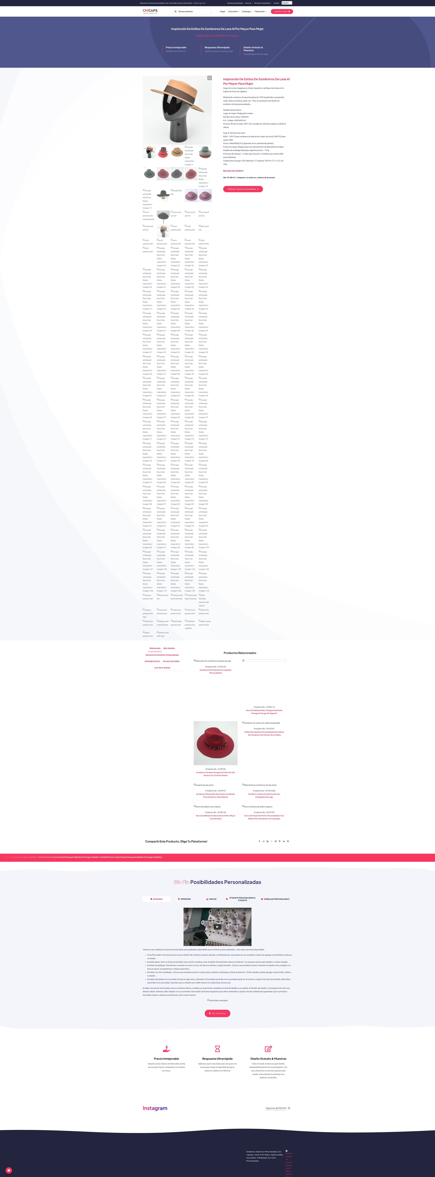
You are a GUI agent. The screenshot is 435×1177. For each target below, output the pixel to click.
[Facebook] (259, 841)
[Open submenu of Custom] (238, 11)
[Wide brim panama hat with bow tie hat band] (204, 785)
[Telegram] (275, 841)
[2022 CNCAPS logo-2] (150, 8)
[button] (209, 78)
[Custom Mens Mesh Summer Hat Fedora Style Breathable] (261, 723)
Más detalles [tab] (169, 648)
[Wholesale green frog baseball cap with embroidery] (207, 806)
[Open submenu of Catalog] (251, 11)
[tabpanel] (217, 956)
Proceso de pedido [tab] (171, 661)
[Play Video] (217, 927)
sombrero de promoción (266, 178)
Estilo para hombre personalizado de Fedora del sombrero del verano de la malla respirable (264, 735)
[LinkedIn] (268, 841)
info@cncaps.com (199, 3)
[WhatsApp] (271, 841)
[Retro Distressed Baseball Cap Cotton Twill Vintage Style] (264, 681)
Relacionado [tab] (155, 648)
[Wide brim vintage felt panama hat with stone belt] (216, 743)
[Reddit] (263, 841)
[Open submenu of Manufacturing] (266, 11)
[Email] (288, 841)
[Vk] (284, 841)
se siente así (251, 178)
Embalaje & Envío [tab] (152, 661)
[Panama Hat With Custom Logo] (212, 661)
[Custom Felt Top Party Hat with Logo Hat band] (257, 806)
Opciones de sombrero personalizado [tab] (162, 655)
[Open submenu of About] (252, 3)
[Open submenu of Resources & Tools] (271, 3)
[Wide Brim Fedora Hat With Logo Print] (259, 785)
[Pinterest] (280, 841)
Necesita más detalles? (233, 171)
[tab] (162, 668)
